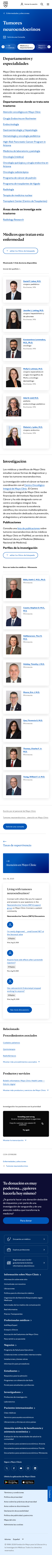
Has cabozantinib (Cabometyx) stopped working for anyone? (24, 989)
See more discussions (19, 1009)
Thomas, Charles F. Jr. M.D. (32, 750)
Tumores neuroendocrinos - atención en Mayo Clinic (25, 817)
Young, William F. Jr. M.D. (34, 776)
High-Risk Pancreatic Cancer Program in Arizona (24, 143)
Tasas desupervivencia (8, 46)
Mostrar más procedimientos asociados (20, 1062)
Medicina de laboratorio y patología (21, 151)
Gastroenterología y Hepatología (20, 130)
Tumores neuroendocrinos (17, 1166)
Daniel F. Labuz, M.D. (32, 281)
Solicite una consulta (15, 826)
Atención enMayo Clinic (43, 46)
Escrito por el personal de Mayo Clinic (19, 811)
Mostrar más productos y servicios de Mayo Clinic (24, 1090)
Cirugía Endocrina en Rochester (19, 118)
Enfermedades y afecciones (17, 13)
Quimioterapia (9, 1049)
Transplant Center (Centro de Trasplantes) (25, 201)
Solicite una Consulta (16, 37)
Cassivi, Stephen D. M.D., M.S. (34, 609)
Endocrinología (11, 124)
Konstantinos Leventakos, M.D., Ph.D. (34, 341)
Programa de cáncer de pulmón (19, 177)
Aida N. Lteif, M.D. (31, 398)
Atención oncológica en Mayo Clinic (22, 111)
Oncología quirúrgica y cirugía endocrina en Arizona (25, 164)
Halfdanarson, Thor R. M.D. (32, 637)
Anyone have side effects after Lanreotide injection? (25, 961)
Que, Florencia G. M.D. (33, 720)
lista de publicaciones (28, 528)
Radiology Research (13, 219)
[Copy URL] (43, 1124)
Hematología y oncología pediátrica (21, 135)
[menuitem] (26, 47)
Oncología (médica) (13, 156)
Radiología (8, 189)
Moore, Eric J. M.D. (31, 692)
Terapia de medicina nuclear (17, 195)
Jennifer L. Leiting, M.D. (33, 310)
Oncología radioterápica (16, 172)
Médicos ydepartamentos (26, 46)
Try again (26, 1130)
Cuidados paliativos (11, 1042)
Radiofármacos (9, 1055)
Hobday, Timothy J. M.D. (34, 664)
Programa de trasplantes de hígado (21, 183)
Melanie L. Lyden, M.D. (33, 427)
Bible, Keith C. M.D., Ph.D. (34, 579)
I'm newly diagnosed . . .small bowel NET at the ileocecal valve (25, 933)
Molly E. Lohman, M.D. (33, 368)
